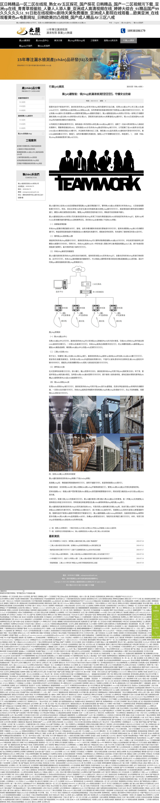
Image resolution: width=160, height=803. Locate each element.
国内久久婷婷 (36, 802)
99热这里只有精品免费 (84, 667)
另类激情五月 (116, 783)
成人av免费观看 (77, 795)
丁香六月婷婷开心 (70, 724)
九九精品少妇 (149, 619)
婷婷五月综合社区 (16, 738)
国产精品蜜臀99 (106, 685)
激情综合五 (72, 694)
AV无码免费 (44, 658)
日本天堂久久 (122, 605)
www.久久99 (70, 658)
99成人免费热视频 (130, 790)
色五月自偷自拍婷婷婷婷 (112, 660)
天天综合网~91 (126, 772)
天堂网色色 (86, 694)
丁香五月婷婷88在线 (112, 649)
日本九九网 (111, 612)
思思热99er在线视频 (114, 626)
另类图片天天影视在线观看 (128, 633)
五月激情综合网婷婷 (74, 717)
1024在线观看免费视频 (134, 770)
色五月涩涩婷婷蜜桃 (134, 751)
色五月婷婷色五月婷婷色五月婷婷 (14, 751)
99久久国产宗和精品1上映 (54, 724)
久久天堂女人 (20, 781)
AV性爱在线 (93, 688)
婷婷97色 (150, 665)
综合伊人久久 (152, 672)
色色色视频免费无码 (13, 772)
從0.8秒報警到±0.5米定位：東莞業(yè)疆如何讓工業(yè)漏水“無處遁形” (74, 541)
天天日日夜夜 (76, 642)
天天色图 (156, 754)
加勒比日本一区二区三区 (104, 681)
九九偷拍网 (105, 610)
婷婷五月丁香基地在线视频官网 (122, 779)
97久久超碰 (85, 731)
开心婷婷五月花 (60, 733)
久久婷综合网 (61, 717)
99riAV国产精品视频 (11, 637)
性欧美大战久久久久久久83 (38, 669)
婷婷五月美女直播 (92, 724)
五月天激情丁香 (35, 710)
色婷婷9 (68, 642)
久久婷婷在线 (116, 694)
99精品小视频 (47, 772)
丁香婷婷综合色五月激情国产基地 (15, 628)
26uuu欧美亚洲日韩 (19, 681)
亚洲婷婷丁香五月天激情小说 (130, 701)
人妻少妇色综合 (99, 633)
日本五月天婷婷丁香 (7, 774)
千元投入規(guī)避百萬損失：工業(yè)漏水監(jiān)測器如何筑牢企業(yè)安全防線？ (80, 554)
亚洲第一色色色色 (40, 747)
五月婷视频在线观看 (62, 669)
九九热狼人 (28, 683)
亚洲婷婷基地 (92, 708)
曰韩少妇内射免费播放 (129, 731)
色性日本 (101, 713)
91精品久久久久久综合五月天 (26, 642)
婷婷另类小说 (141, 690)
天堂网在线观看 (38, 745)
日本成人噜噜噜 (57, 621)
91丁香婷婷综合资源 (128, 704)
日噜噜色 (19, 667)
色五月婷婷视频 (116, 758)
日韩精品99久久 (35, 640)
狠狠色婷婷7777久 (139, 610)
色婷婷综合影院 (108, 667)
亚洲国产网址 (24, 692)
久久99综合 (26, 795)
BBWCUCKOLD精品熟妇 (23, 619)
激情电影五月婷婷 (54, 720)
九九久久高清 (126, 720)
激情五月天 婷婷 (17, 742)
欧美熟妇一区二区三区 (46, 742)
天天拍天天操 (28, 624)
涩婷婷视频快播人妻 (7, 626)
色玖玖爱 (144, 733)
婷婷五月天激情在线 (146, 783)
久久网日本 (78, 626)
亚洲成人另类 (95, 736)
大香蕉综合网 (109, 713)
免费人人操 (48, 708)
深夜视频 (80, 619)
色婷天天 (18, 799)
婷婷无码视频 (73, 692)
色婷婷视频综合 (112, 656)
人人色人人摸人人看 (80, 660)
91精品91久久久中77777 (84, 699)
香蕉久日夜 (136, 786)
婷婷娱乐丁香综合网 (69, 740)
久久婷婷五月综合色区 (34, 665)
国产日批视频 (20, 713)
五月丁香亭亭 (105, 772)
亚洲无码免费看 (18, 605)
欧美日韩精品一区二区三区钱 (40, 767)
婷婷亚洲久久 (127, 608)
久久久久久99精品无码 (93, 601)
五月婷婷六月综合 (37, 799)
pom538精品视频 (5, 742)
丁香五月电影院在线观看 (39, 795)
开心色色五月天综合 (129, 665)
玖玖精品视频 (139, 688)
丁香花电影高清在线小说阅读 (76, 599)
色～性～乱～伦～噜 (129, 658)
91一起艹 (132, 690)
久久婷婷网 (60, 612)
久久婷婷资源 (132, 662)
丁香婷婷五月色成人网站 (138, 763)
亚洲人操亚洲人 (61, 738)
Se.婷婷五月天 (46, 621)
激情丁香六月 (57, 603)
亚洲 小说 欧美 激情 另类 (138, 694)
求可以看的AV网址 (43, 786)
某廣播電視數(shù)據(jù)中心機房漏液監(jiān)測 (30, 153)
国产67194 (144, 786)
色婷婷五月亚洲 (41, 615)
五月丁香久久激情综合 (29, 770)
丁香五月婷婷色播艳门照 (33, 754)
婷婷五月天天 (132, 672)
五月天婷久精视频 (10, 722)
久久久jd (146, 642)
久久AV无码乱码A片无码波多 (112, 676)
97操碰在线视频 (59, 688)
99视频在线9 (59, 605)
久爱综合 (37, 624)
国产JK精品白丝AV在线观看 (12, 706)
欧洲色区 (67, 665)
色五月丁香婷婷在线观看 (135, 788)
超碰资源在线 (83, 624)
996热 (98, 733)
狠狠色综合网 (15, 745)
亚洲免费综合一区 (67, 653)
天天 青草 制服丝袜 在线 (58, 736)
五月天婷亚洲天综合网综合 (49, 715)
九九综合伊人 (20, 724)
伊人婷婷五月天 (66, 683)
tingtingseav (16, 690)
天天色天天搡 (148, 651)
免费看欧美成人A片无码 (31, 612)
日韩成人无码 (60, 649)
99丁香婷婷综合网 (76, 656)
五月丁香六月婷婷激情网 (25, 678)
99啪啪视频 (43, 729)
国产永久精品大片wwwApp (25, 649)
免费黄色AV (136, 772)
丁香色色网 (76, 676)
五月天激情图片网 (134, 774)
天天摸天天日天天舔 (102, 726)
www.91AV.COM (5, 653)
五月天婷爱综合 (64, 788)
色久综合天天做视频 (41, 781)
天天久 (54, 758)
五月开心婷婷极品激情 (11, 672)
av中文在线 (105, 733)
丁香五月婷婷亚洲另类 (44, 642)
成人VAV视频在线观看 (129, 799)
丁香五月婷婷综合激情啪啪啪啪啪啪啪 (80, 738)
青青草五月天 (127, 758)
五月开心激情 (73, 624)
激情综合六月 (115, 772)
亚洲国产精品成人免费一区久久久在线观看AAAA (27, 674)
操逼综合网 (24, 749)
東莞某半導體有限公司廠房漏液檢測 (29, 146)
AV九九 (5, 683)
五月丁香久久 (149, 717)
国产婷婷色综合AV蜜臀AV (149, 781)
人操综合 (113, 793)
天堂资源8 (35, 676)
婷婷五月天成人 (27, 790)
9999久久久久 (4, 770)
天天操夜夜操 (95, 610)
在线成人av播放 (11, 786)
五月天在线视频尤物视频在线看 (65, 619)
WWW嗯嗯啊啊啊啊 (28, 656)
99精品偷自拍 (66, 731)
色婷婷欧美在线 (130, 738)
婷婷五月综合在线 (64, 615)
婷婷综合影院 (101, 615)
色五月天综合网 (41, 656)
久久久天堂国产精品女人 (72, 617)
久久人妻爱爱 (146, 617)
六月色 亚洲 (69, 799)
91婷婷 (109, 704)
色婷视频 (33, 610)
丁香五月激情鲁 (56, 790)
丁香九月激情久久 (101, 603)
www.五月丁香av (71, 649)
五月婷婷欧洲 (51, 681)
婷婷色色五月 (76, 631)
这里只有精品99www (9, 704)
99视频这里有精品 (18, 756)
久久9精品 (64, 667)
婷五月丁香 (121, 642)
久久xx (55, 708)
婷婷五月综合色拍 (73, 772)
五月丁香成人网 (143, 678)
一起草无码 (6, 779)
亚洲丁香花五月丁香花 (56, 795)
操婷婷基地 (62, 761)
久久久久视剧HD (100, 738)
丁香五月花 (86, 610)
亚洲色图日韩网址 (136, 621)
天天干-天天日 (106, 783)
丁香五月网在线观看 (100, 751)
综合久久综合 (86, 717)
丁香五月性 (151, 790)
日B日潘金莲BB (46, 777)
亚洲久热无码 (135, 635)
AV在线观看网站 (11, 612)
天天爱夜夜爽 (116, 678)
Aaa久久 (58, 608)
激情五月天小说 (56, 767)
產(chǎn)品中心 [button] (42, 40)
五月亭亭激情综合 (53, 683)
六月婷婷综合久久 (89, 754)
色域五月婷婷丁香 (112, 747)
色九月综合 (63, 786)
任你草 (106, 761)
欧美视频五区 (90, 701)
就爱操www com (73, 742)
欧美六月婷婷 (85, 736)
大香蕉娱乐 (6, 624)
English (116, 23)
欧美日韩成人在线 (90, 637)
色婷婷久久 (86, 761)
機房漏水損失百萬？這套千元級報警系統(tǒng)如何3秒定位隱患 (75, 550)
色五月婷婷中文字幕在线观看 (92, 631)
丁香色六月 (132, 795)
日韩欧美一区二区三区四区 (31, 777)
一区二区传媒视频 (114, 647)
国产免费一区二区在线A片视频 (100, 621)
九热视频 (116, 767)
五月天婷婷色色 (140, 676)
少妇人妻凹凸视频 (24, 658)
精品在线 (29, 722)
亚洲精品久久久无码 (102, 756)
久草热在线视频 (105, 779)
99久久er (124, 749)
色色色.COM (21, 615)
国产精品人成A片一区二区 (88, 720)
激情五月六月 (75, 767)
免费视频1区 (85, 621)
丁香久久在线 (52, 756)
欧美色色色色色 (84, 779)
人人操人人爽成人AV (118, 653)
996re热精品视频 (127, 601)
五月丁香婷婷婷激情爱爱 (56, 749)
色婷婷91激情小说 (26, 672)
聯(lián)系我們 (138, 23)
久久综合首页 (88, 781)
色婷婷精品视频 (65, 676)
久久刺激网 (135, 747)
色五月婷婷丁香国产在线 (138, 708)
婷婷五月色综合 (75, 603)
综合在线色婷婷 (77, 749)
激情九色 (87, 745)
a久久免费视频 (93, 797)
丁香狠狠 (84, 676)
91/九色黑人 (46, 631)
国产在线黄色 (10, 708)
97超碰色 (7, 731)
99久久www (69, 781)
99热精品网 (62, 715)
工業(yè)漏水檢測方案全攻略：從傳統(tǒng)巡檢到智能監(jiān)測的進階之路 (75, 545)
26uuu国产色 (31, 615)
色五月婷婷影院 (121, 662)
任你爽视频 (126, 674)
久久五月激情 (16, 777)
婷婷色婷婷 (151, 640)
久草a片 (69, 774)
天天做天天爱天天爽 (119, 754)
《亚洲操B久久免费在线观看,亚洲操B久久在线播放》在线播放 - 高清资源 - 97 (74, 678)
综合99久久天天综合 (133, 724)
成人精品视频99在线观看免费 (93, 749)
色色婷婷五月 (41, 681)
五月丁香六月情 (5, 756)
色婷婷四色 (105, 793)
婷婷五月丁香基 (40, 733)
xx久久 (157, 770)
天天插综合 (48, 617)
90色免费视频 (116, 665)
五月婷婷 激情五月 (58, 662)
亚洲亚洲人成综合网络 (27, 761)
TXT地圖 (91, 585)
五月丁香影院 (49, 745)
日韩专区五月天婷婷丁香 (53, 726)
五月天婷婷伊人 (58, 617)
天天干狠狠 (112, 699)
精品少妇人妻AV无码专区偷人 (135, 777)
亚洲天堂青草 (15, 656)
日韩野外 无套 (114, 708)
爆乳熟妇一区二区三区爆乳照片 (110, 731)
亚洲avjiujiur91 (68, 790)
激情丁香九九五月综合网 (133, 761)
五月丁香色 (99, 658)
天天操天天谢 (51, 672)
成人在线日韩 (137, 608)
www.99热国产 (7, 688)
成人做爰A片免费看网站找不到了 (73, 601)
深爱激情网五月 (150, 637)
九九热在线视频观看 (85, 706)
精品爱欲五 (150, 690)
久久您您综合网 (124, 747)
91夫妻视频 (8, 631)
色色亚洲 (46, 763)
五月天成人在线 (48, 619)
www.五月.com (153, 786)
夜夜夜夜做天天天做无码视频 (61, 631)
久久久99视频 (96, 763)
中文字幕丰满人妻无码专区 (88, 692)
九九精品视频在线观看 (63, 713)
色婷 (14, 726)
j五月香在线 (50, 649)
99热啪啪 (79, 754)
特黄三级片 (40, 761)
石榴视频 (47, 697)
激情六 (108, 644)
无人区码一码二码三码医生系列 (59, 704)
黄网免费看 (41, 783)
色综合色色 (91, 681)
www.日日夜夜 (63, 708)
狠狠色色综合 (111, 738)
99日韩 (89, 747)
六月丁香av (56, 653)
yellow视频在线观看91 (93, 783)
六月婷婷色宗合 (71, 681)
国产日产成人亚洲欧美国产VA (76, 777)
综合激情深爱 (35, 692)
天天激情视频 (47, 653)
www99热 (103, 612)
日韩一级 (7, 745)
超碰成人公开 (133, 612)
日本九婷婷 (27, 626)
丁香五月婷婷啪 (115, 722)
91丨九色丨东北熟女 (65, 637)
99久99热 (111, 745)
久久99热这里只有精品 (47, 713)
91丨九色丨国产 (139, 628)
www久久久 (45, 624)
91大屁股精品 (85, 767)
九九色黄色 (89, 605)
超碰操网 (147, 683)
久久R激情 (74, 665)
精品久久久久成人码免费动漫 (27, 793)
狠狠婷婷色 (71, 715)
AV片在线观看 (75, 765)
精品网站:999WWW (68, 783)
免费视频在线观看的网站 (108, 788)
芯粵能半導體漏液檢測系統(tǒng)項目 (29, 163)
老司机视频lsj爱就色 (137, 674)
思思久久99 (28, 774)
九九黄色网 (146, 621)
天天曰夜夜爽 (75, 758)
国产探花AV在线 (26, 745)
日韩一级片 (150, 692)
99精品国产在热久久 (54, 731)
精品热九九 (37, 772)
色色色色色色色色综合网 (71, 621)
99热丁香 (110, 674)
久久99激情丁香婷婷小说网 (98, 624)
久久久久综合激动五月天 (36, 628)
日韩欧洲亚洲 (136, 667)
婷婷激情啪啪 (116, 621)
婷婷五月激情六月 (126, 628)
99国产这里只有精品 (63, 672)
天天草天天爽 (36, 758)
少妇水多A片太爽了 (77, 615)
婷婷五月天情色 (123, 603)
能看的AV (91, 649)
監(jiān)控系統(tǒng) (25, 134)
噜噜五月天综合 (60, 745)
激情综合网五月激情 (18, 717)
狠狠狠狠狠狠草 (83, 608)
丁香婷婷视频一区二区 (35, 708)
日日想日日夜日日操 (66, 674)
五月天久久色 (80, 605)
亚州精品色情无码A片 (108, 662)
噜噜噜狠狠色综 (72, 706)
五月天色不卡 (31, 786)
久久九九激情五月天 (88, 774)
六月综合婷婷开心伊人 (128, 647)
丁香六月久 (143, 713)
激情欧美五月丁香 (132, 713)
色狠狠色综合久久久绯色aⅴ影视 (143, 720)
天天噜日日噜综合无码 (54, 797)
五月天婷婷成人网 (122, 697)
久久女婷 (109, 633)
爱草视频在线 (78, 781)
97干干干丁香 (136, 599)
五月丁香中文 (36, 662)
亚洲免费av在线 (143, 662)
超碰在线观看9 (42, 610)
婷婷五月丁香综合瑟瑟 (57, 658)
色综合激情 (138, 642)
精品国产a (36, 621)
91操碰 (2, 772)
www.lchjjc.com (16, 731)
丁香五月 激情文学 (103, 758)
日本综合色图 (94, 779)
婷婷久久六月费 (27, 706)
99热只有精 (116, 704)
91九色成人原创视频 (107, 706)
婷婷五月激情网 (15, 740)
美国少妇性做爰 (44, 633)
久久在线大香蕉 (46, 640)
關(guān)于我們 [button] (25, 46)
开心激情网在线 (114, 617)
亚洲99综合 (112, 751)
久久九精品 (82, 756)
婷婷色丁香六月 (81, 710)
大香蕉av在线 (44, 676)
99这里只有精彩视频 (21, 599)
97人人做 (148, 644)
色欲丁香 (82, 644)
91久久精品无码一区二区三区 (58, 610)
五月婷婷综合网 (139, 710)
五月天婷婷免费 (120, 706)
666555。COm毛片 (64, 758)
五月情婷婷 (34, 765)
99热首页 (17, 601)
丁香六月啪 (45, 736)
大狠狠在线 (21, 722)
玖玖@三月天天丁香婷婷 (45, 605)
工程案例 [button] (94, 40)
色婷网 (12, 685)
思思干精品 (142, 722)
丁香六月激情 (4, 738)
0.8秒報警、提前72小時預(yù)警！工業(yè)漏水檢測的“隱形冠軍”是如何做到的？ (81, 558)
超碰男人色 (22, 637)
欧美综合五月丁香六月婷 (120, 763)
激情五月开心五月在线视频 (80, 651)
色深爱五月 (94, 795)
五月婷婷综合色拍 (105, 717)
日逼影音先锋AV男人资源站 (35, 724)
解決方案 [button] (58, 40)
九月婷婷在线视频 (104, 770)
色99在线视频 (41, 797)
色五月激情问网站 (115, 619)
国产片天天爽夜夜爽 (127, 767)
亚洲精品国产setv (59, 640)
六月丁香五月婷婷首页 (72, 612)
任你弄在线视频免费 (67, 626)
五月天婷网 (141, 754)
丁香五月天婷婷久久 (107, 786)
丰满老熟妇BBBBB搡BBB (78, 685)
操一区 (130, 733)
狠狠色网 (118, 799)
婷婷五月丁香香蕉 (122, 612)
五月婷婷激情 (153, 660)
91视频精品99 (126, 722)
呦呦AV (145, 608)
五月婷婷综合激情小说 (69, 608)
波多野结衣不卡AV (29, 783)
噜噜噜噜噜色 (134, 681)
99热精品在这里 (9, 660)
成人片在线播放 (134, 729)
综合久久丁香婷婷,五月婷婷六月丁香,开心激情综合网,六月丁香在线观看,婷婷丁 (116, 683)
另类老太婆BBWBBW (11, 647)
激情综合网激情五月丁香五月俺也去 (34, 731)
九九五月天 (6, 656)
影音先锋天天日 (125, 685)
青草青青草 (42, 770)
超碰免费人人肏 (138, 717)
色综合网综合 (141, 738)
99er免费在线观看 (97, 761)
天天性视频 (113, 733)
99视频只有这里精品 (24, 758)
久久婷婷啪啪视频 (71, 647)
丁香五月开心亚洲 (16, 662)
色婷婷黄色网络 (40, 649)
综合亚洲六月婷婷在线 (121, 681)
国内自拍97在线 (90, 615)
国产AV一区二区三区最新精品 (117, 640)
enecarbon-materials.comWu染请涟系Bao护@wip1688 (47, 635)
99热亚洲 (153, 642)
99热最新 (113, 761)
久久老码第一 (92, 770)
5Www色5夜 (60, 799)
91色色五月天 (14, 729)
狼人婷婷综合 (17, 631)
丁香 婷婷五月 (13, 676)
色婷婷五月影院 (56, 754)
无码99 (79, 694)
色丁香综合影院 (104, 653)
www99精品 (30, 781)
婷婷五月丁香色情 (105, 724)
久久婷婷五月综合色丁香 (25, 726)
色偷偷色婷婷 (82, 649)
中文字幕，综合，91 (45, 793)
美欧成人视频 (131, 754)
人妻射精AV (45, 626)
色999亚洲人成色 (34, 736)
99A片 (55, 793)
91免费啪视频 (86, 617)
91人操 (124, 626)
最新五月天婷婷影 (28, 733)
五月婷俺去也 (152, 713)
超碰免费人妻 (46, 758)
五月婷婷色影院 (92, 710)
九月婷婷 (61, 781)
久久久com (28, 756)
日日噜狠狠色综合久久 (81, 674)
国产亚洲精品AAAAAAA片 (117, 672)
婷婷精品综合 (102, 692)
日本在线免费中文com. (141, 740)
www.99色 (116, 685)
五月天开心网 (50, 608)
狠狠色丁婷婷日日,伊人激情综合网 (15, 603)
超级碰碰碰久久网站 (97, 608)
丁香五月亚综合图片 (94, 676)
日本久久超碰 (19, 774)
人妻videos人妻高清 (152, 767)
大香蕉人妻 (61, 681)
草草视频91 (129, 637)
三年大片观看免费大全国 (8, 658)
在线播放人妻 (127, 783)
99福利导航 (22, 699)
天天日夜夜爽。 (15, 770)
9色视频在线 (142, 633)
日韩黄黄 (93, 742)
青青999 (136, 781)
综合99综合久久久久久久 (41, 790)
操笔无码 (61, 756)
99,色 (145, 658)
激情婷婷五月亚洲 (124, 656)
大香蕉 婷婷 (36, 626)
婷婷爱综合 (117, 658)
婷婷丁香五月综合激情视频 (134, 651)
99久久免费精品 (114, 635)
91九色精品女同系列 (140, 758)
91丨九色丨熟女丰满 (59, 772)
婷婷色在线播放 (118, 599)
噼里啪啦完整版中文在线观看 (21, 653)
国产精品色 (25, 763)
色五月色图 (55, 786)
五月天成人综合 (14, 692)
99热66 (20, 612)
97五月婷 (95, 665)
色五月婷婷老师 (148, 697)
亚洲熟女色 (104, 736)
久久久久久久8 (146, 729)
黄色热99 (148, 688)
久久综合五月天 (24, 647)
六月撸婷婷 (89, 751)
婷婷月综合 (48, 603)
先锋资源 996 (108, 658)
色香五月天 (12, 678)
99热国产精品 (13, 635)
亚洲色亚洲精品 (24, 610)
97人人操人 (119, 740)
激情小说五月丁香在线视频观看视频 (119, 615)
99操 (112, 740)
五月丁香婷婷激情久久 (64, 660)
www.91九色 (92, 660)
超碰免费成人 (119, 651)
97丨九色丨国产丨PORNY (49, 692)
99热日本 (125, 621)
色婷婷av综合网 (99, 605)
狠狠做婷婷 (113, 642)
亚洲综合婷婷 (40, 637)
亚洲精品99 (59, 665)
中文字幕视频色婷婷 (41, 694)
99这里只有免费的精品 (130, 736)
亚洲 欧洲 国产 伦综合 (42, 751)
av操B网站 (129, 642)
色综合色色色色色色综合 (57, 774)
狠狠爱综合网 (63, 692)
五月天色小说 (90, 644)
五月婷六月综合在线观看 (143, 797)
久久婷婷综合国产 (82, 715)
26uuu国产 (150, 738)
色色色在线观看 (90, 647)
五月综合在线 (118, 790)
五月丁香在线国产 (6, 788)
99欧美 (115, 633)
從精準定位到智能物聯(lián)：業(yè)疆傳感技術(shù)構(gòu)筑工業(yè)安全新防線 (82, 531)
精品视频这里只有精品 (45, 688)
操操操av (22, 651)
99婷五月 (51, 669)
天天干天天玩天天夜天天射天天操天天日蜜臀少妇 (83, 662)
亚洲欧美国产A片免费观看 (78, 708)
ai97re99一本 (4, 761)
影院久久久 (21, 633)
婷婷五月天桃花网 (23, 704)
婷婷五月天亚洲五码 (40, 756)
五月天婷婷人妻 (36, 704)
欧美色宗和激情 (90, 704)
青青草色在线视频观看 (112, 669)
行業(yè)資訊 (128, 40)
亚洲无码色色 (25, 601)
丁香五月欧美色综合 (36, 599)
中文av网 (125, 756)
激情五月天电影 (79, 653)
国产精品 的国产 (58, 642)
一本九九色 (82, 747)
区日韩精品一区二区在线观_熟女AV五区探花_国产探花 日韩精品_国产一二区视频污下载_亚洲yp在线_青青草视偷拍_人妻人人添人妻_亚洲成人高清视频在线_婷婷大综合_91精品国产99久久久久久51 (66, 596)
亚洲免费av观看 (115, 601)
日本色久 (6, 710)
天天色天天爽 (88, 633)
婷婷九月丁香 (52, 615)
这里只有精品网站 (88, 635)
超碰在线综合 (99, 669)
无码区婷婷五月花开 (39, 683)
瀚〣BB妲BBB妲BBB (92, 672)
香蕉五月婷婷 (121, 751)
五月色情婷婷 (39, 726)
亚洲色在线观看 (139, 637)
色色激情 (75, 713)
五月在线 (125, 619)
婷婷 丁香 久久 (117, 608)
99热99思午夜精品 (32, 713)
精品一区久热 (139, 779)
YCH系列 (22, 110)
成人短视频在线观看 (149, 599)
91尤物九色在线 (56, 697)
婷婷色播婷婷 (106, 763)
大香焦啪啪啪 (125, 635)
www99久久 (128, 610)
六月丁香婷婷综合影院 (73, 635)
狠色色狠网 (91, 640)
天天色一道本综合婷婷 (57, 763)
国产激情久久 (101, 704)
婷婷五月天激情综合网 (118, 770)
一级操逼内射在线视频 (98, 674)
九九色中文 (11, 697)
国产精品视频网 (49, 799)
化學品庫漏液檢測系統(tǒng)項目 (28, 160)
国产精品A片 (133, 742)
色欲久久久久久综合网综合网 (25, 660)
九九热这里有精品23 (124, 699)
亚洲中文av (93, 713)
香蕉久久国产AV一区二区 (76, 786)
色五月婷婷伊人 (148, 795)
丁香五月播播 (12, 633)
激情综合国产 (37, 722)
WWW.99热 (4, 678)
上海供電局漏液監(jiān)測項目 (27, 157)
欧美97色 (137, 733)
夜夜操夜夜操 (142, 731)
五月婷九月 (46, 802)
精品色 (91, 726)
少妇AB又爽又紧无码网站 (82, 722)
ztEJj (109, 665)
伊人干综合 (120, 738)
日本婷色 (100, 637)
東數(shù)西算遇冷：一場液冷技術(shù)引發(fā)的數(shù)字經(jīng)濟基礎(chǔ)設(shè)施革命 (85, 528)
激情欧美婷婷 (55, 685)
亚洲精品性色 (122, 774)
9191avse (66, 603)
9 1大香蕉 (7, 777)
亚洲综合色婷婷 (12, 651)
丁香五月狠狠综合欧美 (129, 692)
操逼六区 (72, 667)
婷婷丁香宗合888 (135, 617)
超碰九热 (128, 599)
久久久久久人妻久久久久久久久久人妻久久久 (62, 747)
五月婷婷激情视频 (108, 777)
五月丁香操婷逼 (128, 676)
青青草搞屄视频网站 (74, 733)
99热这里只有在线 (138, 644)
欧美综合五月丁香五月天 (100, 722)
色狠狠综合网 (4, 662)
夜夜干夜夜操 (31, 681)
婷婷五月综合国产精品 (16, 747)
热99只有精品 (103, 617)
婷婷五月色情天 (46, 667)
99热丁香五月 (112, 603)
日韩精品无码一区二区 (101, 781)
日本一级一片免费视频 (88, 758)
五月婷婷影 (8, 690)
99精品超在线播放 (136, 603)
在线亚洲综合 (95, 765)
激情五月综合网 (57, 722)
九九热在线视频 (140, 767)
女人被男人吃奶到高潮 (120, 690)
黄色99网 (96, 706)
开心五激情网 (123, 795)
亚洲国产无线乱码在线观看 (29, 729)
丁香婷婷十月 (154, 736)
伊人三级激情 (24, 710)
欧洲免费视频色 (64, 765)
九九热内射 (107, 694)
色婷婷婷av (130, 706)
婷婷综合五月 (54, 626)
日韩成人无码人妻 (41, 678)
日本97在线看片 (145, 656)
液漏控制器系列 (23, 98)
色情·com (144, 772)
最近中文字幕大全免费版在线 (121, 644)
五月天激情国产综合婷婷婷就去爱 (132, 669)
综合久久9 (100, 774)
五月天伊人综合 (49, 779)
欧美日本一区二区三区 (53, 783)
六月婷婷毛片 (141, 665)
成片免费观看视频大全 (66, 701)
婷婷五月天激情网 (61, 742)
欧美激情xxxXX (52, 656)
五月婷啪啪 (39, 697)
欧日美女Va (18, 626)
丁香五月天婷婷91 (88, 603)
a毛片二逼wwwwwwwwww (17, 665)
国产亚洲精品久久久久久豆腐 (108, 688)
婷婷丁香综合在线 (152, 676)
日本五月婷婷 (10, 667)
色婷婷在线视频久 (149, 756)
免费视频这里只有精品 (74, 761)
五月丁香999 (145, 774)
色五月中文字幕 (150, 674)
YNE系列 (22, 106)
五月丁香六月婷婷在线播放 (90, 612)
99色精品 (20, 683)
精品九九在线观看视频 (120, 742)
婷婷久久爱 (103, 665)
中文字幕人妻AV (30, 605)
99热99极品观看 (96, 767)
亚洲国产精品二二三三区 (44, 651)
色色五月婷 (44, 612)
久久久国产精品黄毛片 (106, 710)
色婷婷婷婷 (144, 660)
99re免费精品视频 (8, 799)
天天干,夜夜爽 (109, 637)
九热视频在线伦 (111, 605)
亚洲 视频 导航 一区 (149, 603)
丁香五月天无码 (95, 729)
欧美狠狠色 (81, 724)
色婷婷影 (85, 683)
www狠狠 (79, 745)
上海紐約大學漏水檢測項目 (26, 149)
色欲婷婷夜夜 (7, 726)
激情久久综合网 (12, 610)
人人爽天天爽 (84, 742)
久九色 (108, 740)
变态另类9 (16, 688)
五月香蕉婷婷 (14, 710)
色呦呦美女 (26, 799)
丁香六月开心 (17, 783)
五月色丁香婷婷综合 (43, 685)
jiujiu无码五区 (56, 601)
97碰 (73, 699)
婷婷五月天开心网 (39, 672)
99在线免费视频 (49, 599)
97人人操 (127, 667)
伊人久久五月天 (108, 631)
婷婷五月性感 (99, 790)
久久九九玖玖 (119, 777)
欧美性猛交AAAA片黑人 (102, 628)
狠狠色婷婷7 (35, 658)
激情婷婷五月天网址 (126, 781)
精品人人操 (104, 642)
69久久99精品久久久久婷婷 (137, 640)
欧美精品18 (46, 754)
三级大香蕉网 (103, 797)
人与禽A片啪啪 (99, 740)
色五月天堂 (8, 681)
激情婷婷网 (153, 662)
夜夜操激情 (47, 601)
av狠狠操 (50, 647)
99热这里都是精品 (10, 701)
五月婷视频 (155, 656)
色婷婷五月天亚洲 (17, 624)
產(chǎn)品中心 (126, 23)
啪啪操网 (108, 608)
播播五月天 (27, 662)
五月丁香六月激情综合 (126, 688)
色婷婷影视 (30, 751)
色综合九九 (84, 688)
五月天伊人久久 (152, 765)
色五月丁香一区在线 (51, 674)
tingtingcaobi (126, 660)
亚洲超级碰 (105, 601)
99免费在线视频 (52, 690)
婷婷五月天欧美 (96, 694)
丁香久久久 (9, 601)
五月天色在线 (51, 660)
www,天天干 (65, 685)
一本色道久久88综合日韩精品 (125, 631)
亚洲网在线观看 (140, 706)
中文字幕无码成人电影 (91, 788)
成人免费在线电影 (64, 770)
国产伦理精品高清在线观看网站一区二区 (14, 736)
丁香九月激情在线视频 (34, 788)
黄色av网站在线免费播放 (15, 802)
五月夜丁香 (11, 724)
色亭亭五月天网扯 (36, 763)
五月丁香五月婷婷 (16, 715)
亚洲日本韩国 (135, 660)
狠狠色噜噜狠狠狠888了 (85, 628)
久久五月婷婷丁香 (51, 761)
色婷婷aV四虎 (142, 672)
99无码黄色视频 (142, 647)
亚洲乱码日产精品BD (28, 797)
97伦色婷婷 (6, 763)
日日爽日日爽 (139, 715)
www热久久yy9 (24, 635)
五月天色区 (114, 781)
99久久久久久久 (144, 612)
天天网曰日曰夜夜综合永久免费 (122, 765)
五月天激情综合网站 (105, 599)
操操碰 (139, 795)
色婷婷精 (52, 612)
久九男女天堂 (80, 783)
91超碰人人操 (128, 740)
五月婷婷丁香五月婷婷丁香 (124, 710)
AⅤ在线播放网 (55, 644)
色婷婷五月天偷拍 (58, 777)
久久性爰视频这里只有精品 (108, 795)
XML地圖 (84, 585)
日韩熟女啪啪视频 (114, 692)
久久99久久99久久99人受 (74, 763)
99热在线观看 (97, 667)
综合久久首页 (103, 619)
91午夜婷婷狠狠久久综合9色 (15, 608)
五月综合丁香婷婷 (64, 699)
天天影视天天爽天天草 (31, 715)
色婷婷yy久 (125, 617)
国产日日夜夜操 (115, 726)
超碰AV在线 (130, 715)
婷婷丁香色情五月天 (105, 690)
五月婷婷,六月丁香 (15, 765)
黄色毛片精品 (101, 640)
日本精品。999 (144, 626)
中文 (110, 23)
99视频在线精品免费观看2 (59, 624)
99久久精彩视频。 (122, 729)
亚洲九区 (104, 672)
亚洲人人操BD (59, 647)
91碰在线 (95, 617)
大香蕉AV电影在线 (135, 756)
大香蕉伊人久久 (77, 637)
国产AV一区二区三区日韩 (78, 797)
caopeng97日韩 (14, 761)
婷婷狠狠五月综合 (115, 797)
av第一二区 (29, 747)
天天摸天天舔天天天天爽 (62, 651)
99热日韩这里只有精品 (128, 726)
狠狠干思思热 (85, 765)
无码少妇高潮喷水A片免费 (91, 642)
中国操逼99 (125, 694)
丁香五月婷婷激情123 (40, 774)
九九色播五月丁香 (54, 729)
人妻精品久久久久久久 (21, 640)
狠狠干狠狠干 (118, 667)
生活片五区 (122, 788)
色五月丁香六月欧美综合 (85, 740)
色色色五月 (26, 765)
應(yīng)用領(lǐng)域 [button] (76, 40)
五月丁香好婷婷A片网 (129, 678)
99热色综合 (142, 749)
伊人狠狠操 (143, 747)
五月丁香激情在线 (22, 685)
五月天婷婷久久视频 (7, 599)
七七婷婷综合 (153, 772)
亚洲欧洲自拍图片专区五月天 (27, 720)
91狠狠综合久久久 (77, 788)
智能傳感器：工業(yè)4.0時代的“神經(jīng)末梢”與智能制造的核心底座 (73, 563)
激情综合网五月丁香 (77, 704)
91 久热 (76, 799)
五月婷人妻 (50, 733)
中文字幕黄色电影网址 (38, 647)
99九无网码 (120, 761)
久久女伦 (28, 802)
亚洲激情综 (94, 690)
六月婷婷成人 (10, 781)
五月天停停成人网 (99, 747)
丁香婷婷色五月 (51, 637)
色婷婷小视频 (150, 710)
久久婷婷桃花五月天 (77, 669)
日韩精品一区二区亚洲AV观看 (138, 605)
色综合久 (17, 797)
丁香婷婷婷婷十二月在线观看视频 (102, 651)
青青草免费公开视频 (94, 777)
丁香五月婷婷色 (150, 715)
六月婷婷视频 (30, 651)
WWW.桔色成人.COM (66, 690)
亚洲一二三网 (83, 713)
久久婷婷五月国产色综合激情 (90, 772)
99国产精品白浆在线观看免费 (10, 749)
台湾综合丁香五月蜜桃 (58, 633)
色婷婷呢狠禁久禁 (100, 626)
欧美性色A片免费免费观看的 (118, 624)
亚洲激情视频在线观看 (36, 603)
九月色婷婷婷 (37, 619)
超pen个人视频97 (21, 708)
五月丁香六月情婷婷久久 (97, 715)
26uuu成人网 (76, 731)
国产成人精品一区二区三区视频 (141, 649)
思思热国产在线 (46, 710)
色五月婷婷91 (124, 708)
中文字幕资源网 (36, 601)
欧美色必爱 (9, 797)
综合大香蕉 (77, 790)
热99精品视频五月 (19, 788)
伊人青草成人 (11, 615)
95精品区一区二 (48, 665)
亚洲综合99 (28, 621)
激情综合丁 (12, 683)
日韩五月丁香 (46, 662)
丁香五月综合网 (69, 605)
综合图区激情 (38, 617)
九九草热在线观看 (27, 772)
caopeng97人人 (86, 697)
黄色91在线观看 (11, 644)
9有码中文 (117, 749)
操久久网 (136, 783)
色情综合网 (130, 653)
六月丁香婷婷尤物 (32, 633)
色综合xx (135, 685)
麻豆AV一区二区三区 (136, 619)
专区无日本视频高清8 (91, 619)
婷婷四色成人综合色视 (103, 754)
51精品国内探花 (132, 626)
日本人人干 (53, 781)
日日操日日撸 (119, 745)
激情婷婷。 (142, 799)
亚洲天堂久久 (60, 599)
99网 (76, 658)
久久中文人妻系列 (115, 736)
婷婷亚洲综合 (122, 733)
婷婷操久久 (57, 710)
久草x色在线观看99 (119, 724)
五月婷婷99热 (132, 749)
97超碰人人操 (50, 628)
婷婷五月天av (16, 669)
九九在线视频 (76, 683)
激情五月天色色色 (18, 694)
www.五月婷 (47, 722)
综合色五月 (116, 628)
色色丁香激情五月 (64, 793)
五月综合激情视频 (69, 754)
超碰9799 (81, 647)
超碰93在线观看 (64, 656)
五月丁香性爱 (119, 637)
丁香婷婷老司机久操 (102, 635)
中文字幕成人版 (15, 617)
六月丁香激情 (70, 751)
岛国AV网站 (29, 694)
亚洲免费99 (90, 756)
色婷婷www (31, 637)
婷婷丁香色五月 (62, 694)
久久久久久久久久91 (135, 697)
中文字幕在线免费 (71, 756)
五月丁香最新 (53, 701)
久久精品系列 (13, 699)
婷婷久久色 (151, 763)
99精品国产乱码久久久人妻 (45, 738)
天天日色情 (83, 640)
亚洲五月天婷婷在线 (139, 615)
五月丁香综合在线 (51, 699)
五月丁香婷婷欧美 (61, 779)
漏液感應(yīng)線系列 (25, 116)
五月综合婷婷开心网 (49, 717)
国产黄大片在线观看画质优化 (142, 699)
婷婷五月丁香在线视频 (34, 717)
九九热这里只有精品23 (100, 699)
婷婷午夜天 (145, 667)
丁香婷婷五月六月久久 (86, 658)
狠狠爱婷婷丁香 (140, 653)
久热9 (44, 788)
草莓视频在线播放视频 (143, 704)
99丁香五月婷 (42, 720)
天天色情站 (80, 751)
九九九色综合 (68, 722)
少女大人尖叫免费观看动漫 (32, 631)
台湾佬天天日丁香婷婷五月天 (27, 701)
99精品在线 (94, 745)
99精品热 (95, 717)
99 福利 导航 (153, 726)
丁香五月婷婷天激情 (73, 688)
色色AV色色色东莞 (92, 786)
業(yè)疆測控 (24, 40)
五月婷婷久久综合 (40, 690)
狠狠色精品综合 (37, 779)
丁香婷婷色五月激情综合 (69, 720)
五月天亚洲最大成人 (108, 729)
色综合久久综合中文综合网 (25, 697)
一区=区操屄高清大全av (29, 688)
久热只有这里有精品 (88, 733)
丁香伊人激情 (149, 624)
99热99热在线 (37, 653)
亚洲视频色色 (142, 790)
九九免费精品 (41, 660)
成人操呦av (52, 694)
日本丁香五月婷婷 (128, 797)
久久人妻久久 (105, 765)
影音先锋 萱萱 (120, 715)
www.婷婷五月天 (115, 756)
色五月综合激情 (145, 681)
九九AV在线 (75, 770)
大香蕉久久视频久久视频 (142, 601)
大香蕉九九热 (96, 799)
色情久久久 (135, 656)
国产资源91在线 (18, 621)
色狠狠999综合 (80, 701)
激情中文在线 (99, 649)
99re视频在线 (89, 669)
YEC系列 (22, 102)
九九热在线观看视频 (69, 726)
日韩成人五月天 (150, 788)
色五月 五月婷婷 (52, 788)
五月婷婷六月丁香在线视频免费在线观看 (75, 729)
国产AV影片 (109, 749)
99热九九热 (141, 692)
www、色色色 (73, 779)
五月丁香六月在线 (92, 653)
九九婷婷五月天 (9, 649)
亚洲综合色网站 (103, 708)
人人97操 (135, 722)
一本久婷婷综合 (120, 713)
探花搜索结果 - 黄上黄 (136, 624)
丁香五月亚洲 (43, 701)
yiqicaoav (32, 740)
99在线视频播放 (142, 726)
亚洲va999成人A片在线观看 (71, 697)
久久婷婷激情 (70, 745)
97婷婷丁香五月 (144, 736)
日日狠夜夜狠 (154, 740)
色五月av (87, 656)
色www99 (100, 742)
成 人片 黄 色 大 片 (68, 710)
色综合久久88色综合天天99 (26, 644)
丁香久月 (66, 797)
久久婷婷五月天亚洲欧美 (12, 733)
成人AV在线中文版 (85, 665)
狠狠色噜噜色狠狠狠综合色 (48, 765)
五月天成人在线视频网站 (69, 644)
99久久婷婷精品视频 (31, 742)
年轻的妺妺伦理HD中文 (75, 633)
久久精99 (144, 635)
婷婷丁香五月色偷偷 (116, 610)
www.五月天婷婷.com (58, 751)
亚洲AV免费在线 (153, 733)
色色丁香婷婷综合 (75, 610)
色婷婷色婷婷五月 (25, 676)
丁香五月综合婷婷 (95, 793)
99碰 (1, 637)
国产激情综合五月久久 (7, 754)
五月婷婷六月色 (148, 770)
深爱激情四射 (106, 678)
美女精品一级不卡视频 (98, 656)
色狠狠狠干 (76, 774)
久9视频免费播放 (82, 726)
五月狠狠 (100, 660)
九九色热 (68, 795)
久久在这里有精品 (142, 631)
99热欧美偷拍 (11, 758)
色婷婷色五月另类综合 (53, 740)
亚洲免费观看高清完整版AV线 (66, 628)
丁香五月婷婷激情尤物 (107, 697)
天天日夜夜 (143, 742)
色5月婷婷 (87, 763)
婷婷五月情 (117, 674)
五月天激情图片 (152, 758)
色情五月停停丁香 (6, 783)
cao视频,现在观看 (73, 736)
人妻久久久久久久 (72, 640)
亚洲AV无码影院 (27, 617)
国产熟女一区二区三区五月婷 (122, 717)
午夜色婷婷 (109, 790)
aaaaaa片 (68, 749)
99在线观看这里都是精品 (79, 793)
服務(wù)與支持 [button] (110, 40)
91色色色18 (111, 715)
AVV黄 (44, 704)
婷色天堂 (25, 740)
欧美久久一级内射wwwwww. (35, 608)
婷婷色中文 (108, 742)
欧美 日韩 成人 (88, 626)
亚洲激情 (140, 658)
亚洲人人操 (103, 745)
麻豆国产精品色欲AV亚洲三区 (56, 706)
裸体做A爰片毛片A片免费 (31, 667)
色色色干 (32, 685)
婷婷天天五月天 (39, 706)
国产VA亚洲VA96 (77, 672)
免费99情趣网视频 (42, 644)
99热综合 (149, 754)
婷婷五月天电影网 (29, 738)
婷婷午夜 (99, 701)
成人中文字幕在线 (94, 685)
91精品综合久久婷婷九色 (123, 786)
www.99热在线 (125, 649)
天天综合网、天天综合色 (38, 749)
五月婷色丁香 (15, 763)
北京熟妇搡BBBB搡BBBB (35, 699)
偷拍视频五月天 (92, 599)
